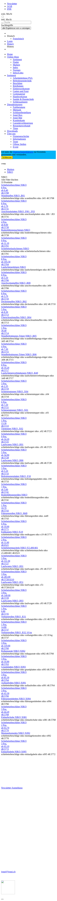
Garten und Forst (20, 91)
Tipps (15, 128)
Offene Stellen (19, 144)
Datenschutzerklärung (23, 152)
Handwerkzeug (20, 96)
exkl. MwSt (6, 14)
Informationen (19, 139)
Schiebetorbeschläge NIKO (14, 185)
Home (10, 54)
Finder (16, 62)
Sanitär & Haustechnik (23, 99)
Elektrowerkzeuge (21, 88)
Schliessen (7, 157)
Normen (16, 70)
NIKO (10, 172)
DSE (9, 9)
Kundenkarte (19, 120)
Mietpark (17, 110)
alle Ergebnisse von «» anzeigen (16, 28)
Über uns (11, 133)
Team (15, 141)
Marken (16, 65)
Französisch (18, 38)
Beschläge (17, 83)
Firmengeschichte (21, 136)
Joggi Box (17, 115)
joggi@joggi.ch (8, 871)
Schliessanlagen (20, 102)
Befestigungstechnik (22, 80)
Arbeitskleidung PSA (23, 78)
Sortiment (17, 59)
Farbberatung (19, 107)
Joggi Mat (17, 118)
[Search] (2, 23)
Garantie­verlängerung (23, 123)
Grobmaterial (19, 94)
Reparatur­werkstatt (21, 125)
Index (15, 67)
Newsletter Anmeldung (12, 788)
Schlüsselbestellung (22, 112)
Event (15, 147)
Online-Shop (13, 57)
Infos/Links (18, 72)
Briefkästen (18, 86)
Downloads (12, 131)
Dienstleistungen (14, 104)
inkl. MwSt (6, 19)
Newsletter (12, 3)
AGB (9, 6)
